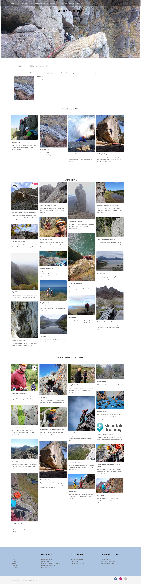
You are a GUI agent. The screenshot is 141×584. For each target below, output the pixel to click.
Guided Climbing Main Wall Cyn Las (106, 239)
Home (12, 3)
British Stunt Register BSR (19, 393)
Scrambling (15, 461)
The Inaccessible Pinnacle (75, 221)
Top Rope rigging (101, 381)
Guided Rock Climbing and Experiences (50, 563)
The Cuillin (43, 336)
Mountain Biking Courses (77, 559)
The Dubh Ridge (101, 273)
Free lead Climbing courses (19, 427)
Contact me (64, 3)
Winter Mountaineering (41, 3)
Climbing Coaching (102, 154)
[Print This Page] (46, 66)
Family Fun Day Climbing (75, 385)
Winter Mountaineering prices (107, 563)
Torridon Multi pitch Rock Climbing (106, 322)
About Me (79, 3)
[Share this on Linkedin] (33, 66)
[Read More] (24, 139)
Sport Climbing (72, 491)
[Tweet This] (27, 66)
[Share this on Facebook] (24, 66)
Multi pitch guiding (45, 149)
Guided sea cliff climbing (75, 154)
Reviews (14, 570)
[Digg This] (40, 66)
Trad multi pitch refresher (18, 241)
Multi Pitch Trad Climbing (18, 524)
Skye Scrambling (73, 317)
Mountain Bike (54, 3)
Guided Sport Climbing (46, 239)
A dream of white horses (18, 340)
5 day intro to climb (45, 303)
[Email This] (43, 66)
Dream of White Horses (46, 268)
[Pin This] (30, 66)
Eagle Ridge (15, 292)
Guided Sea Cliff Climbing (75, 283)
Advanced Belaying (102, 411)
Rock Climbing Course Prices (48, 567)
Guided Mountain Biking (76, 561)
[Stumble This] (37, 66)
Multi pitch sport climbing (75, 462)
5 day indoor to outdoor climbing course (107, 205)
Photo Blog (72, 3)
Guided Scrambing (16, 142)
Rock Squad (72, 433)
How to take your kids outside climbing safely (52, 429)
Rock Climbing (28, 3)
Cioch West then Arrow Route (48, 205)
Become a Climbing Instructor (105, 434)
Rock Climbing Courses (46, 559)
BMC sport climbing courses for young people (24, 212)
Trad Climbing (100, 495)
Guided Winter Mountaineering (108, 561)
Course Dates (19, 3)
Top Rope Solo (44, 397)
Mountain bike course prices (77, 563)
